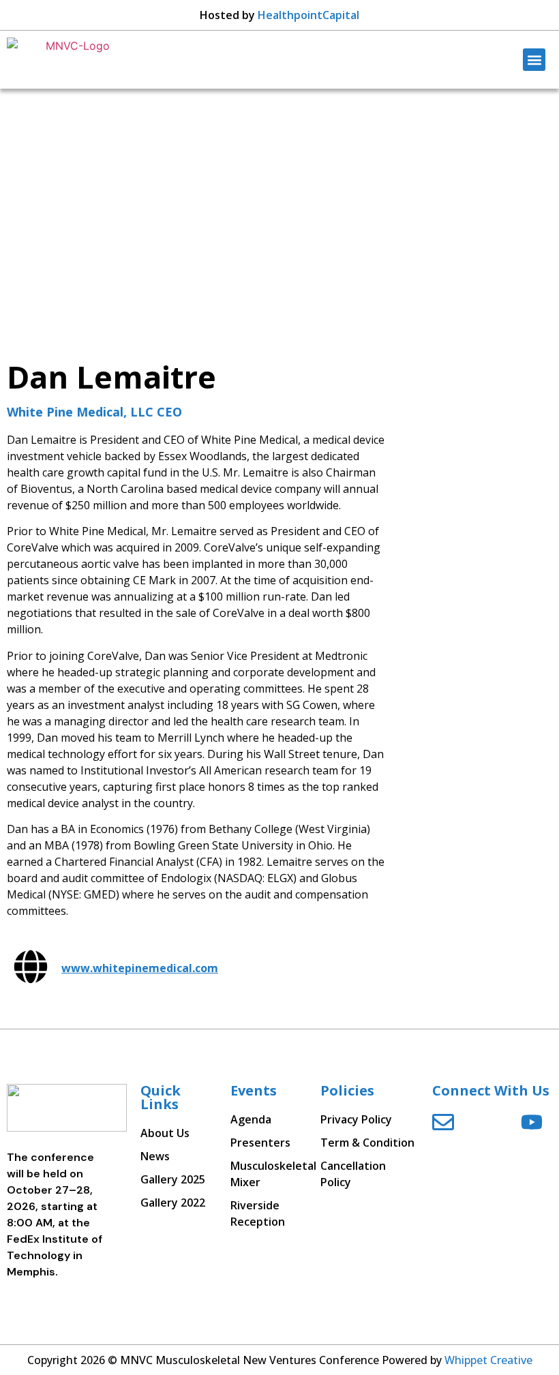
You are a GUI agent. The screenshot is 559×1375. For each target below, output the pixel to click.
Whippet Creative (488, 1360)
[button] (534, 59)
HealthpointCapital (308, 14)
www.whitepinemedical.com (139, 968)
